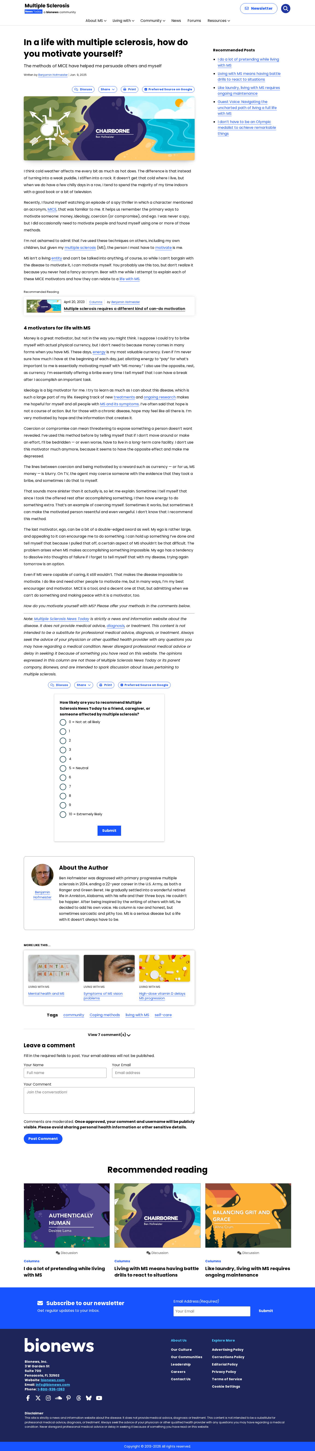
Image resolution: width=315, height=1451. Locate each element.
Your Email (121, 1065)
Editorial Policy (225, 1364)
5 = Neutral (78, 767)
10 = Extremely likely (85, 814)
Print (131, 89)
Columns (95, 302)
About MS (94, 20)
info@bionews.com (53, 1384)
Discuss (85, 89)
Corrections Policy (228, 1357)
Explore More (223, 1340)
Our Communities (186, 1357)
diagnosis (116, 625)
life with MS (129, 279)
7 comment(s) (107, 1034)
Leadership (181, 1364)
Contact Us (180, 1379)
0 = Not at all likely (84, 721)
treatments (124, 397)
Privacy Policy (224, 1371)
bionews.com (53, 1380)
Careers (178, 1371)
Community (151, 20)
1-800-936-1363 (51, 1389)
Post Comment (43, 1138)
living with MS (137, 1015)
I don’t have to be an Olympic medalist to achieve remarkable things (247, 127)
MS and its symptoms (119, 404)
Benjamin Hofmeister (53, 75)
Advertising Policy (228, 1349)
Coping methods (105, 1015)
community (73, 1015)
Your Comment (37, 1084)
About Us (179, 1340)
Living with (122, 20)
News (176, 20)
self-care (163, 1015)
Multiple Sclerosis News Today (61, 618)
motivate (163, 247)
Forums (194, 20)
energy (99, 352)
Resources (217, 20)
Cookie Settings (226, 1386)
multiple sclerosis (80, 247)
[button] (258, 8)
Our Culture (181, 1349)
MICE (52, 209)
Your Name (34, 1065)
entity (56, 258)
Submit (109, 830)
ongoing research (160, 397)
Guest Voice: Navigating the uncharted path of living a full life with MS (247, 107)
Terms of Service (227, 1379)
